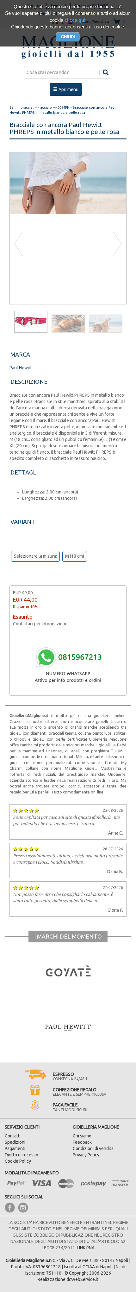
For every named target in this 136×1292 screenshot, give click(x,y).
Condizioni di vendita (93, 1148)
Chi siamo (82, 1135)
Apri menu (68, 89)
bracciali (27, 107)
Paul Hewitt (20, 367)
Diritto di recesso (21, 1154)
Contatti (13, 1135)
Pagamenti (15, 1148)
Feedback (82, 1142)
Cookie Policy (18, 1161)
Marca (20, 354)
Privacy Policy (86, 1154)
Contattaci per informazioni (39, 623)
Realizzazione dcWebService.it (68, 1279)
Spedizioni (15, 1142)
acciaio (46, 107)
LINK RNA (86, 1247)
